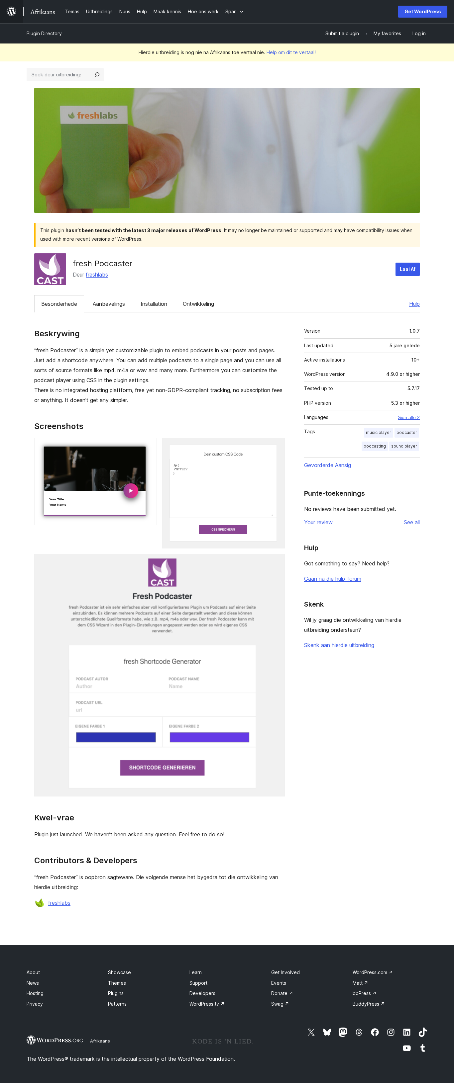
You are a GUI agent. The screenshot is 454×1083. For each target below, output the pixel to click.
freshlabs (97, 274)
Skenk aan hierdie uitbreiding (339, 645)
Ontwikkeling (198, 303)
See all (412, 522)
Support (198, 983)
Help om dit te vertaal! (291, 52)
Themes (117, 983)
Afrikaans (100, 1040)
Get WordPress (422, 11)
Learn (195, 972)
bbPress (365, 993)
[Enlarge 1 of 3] (148, 447)
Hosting (35, 993)
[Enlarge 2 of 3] (276, 447)
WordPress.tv (207, 1004)
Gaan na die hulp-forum (332, 578)
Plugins (116, 993)
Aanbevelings (109, 303)
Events (278, 983)
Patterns (117, 1004)
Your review (318, 522)
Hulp (414, 303)
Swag (280, 1004)
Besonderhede (59, 303)
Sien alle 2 (409, 417)
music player (378, 432)
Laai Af (407, 269)
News (33, 983)
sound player (404, 446)
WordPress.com (373, 972)
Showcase (119, 972)
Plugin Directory (44, 33)
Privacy (35, 1004)
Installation (154, 303)
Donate (282, 993)
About (33, 972)
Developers (202, 993)
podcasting (375, 446)
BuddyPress (369, 1004)
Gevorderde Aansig (327, 465)
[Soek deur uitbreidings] (97, 74)
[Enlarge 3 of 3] (276, 562)
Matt (360, 983)
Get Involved (285, 972)
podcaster (407, 432)
